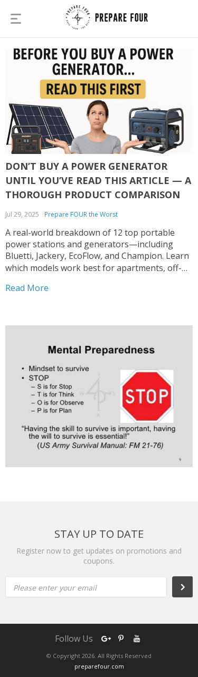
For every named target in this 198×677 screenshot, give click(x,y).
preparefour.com (99, 666)
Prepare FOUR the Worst (81, 214)
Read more (27, 288)
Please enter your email (55, 588)
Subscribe (188, 587)
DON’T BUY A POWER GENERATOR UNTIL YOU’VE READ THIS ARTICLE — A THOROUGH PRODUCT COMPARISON (98, 180)
